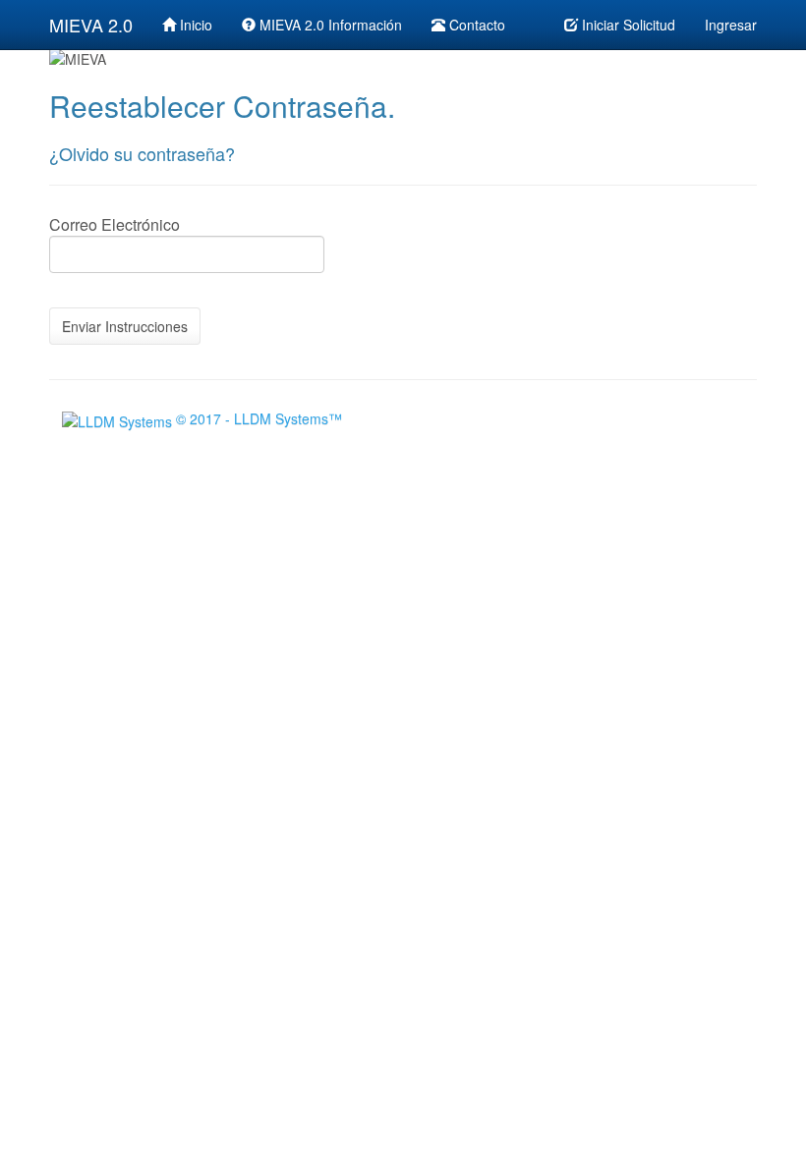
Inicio (194, 24)
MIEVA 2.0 (91, 24)
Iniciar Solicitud (626, 24)
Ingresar (731, 24)
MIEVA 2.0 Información (329, 24)
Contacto (475, 24)
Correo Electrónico (114, 224)
